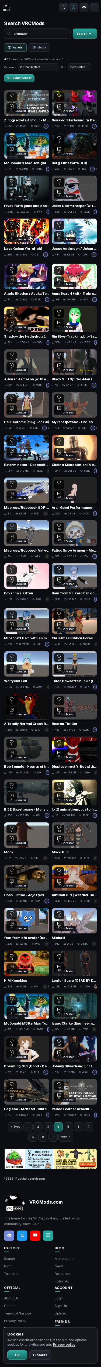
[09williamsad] (47, 126)
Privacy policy (64, 1345)
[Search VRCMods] (63, 7)
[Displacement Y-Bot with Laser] (74, 756)
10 (53, 1137)
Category (10, 67)
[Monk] (26, 841)
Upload (60, 1313)
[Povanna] (48, 599)
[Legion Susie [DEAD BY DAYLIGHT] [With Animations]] (74, 970)
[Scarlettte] (95, 513)
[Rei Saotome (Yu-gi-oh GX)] (26, 411)
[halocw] (95, 858)
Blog (8, 1266)
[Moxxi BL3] (74, 841)
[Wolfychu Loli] (26, 670)
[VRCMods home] (6, 7)
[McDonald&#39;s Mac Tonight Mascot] (26, 1012)
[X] (22, 1236)
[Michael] (74, 927)
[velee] (48, 687)
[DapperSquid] (95, 772)
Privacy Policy (15, 1321)
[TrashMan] (48, 470)
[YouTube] (35, 1236)
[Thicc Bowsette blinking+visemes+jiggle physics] (74, 670)
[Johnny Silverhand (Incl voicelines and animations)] (74, 1055)
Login (59, 1298)
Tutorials (11, 1273)
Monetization (65, 1258)
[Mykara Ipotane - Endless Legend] (74, 411)
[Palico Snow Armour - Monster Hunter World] (74, 539)
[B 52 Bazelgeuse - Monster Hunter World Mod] (26, 798)
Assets (18, 47)
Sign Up (61, 1305)
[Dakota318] (95, 342)
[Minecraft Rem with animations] (26, 627)
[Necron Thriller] (74, 713)
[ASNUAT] (94, 943)
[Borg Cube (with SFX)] (74, 152)
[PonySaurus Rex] (48, 169)
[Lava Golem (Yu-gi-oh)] (26, 237)
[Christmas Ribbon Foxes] (74, 627)
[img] (50, 1158)
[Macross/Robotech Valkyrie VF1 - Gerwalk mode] (26, 539)
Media (41, 47)
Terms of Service (17, 1313)
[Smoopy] (47, 729)
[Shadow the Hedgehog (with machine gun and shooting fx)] (26, 325)
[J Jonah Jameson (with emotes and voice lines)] (26, 368)
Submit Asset (22, 78)
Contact (10, 1305)
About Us (11, 1298)
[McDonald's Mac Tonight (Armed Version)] (26, 152)
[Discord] (84, 7)
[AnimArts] (95, 986)
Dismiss (40, 1355)
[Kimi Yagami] (95, 599)
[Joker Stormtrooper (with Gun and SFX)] (74, 195)
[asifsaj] (48, 211)
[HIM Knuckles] (26, 970)
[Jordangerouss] (94, 1072)
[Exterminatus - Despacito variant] (26, 454)
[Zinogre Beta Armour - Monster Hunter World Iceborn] (26, 109)
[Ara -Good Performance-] (74, 496)
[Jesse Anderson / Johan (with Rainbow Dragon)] (74, 237)
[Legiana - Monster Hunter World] (26, 1098)
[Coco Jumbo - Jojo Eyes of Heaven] (26, 884)
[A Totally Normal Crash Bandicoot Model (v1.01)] (26, 713)
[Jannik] (95, 901)
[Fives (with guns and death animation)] (26, 195)
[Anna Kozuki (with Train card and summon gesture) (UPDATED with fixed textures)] (74, 283)
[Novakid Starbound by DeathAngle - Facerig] (74, 109)
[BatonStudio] (47, 943)
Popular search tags (30, 1178)
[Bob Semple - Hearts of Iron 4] (26, 756)
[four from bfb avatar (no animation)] (26, 927)
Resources (63, 1273)
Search (9, 1258)
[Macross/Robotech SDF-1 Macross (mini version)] (26, 496)
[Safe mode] (73, 7)
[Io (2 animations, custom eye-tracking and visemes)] (74, 798)
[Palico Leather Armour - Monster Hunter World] (74, 1098)
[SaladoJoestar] (94, 1029)
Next (64, 1137)
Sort (64, 67)
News (59, 1266)
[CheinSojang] (95, 470)
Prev (17, 1126)
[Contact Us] (48, 1236)
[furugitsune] (95, 644)
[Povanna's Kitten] (26, 582)
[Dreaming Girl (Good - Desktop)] (26, 1055)
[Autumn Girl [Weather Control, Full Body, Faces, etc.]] (74, 884)
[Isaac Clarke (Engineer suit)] (74, 1012)
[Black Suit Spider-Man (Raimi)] (74, 368)
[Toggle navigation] (94, 7)
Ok (17, 1355)
